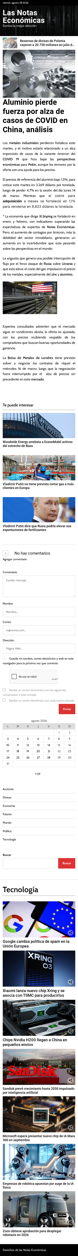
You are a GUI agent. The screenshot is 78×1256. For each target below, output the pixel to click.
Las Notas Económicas (24, 16)
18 (18, 751)
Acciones (8, 789)
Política (7, 831)
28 (48, 757)
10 (7, 745)
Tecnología (9, 839)
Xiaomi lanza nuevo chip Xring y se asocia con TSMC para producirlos (34, 993)
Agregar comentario (15, 559)
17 (8, 751)
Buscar (7, 855)
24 (7, 757)
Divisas (7, 797)
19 (27, 751)
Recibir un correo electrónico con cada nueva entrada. (42, 700)
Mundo (7, 822)
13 (38, 745)
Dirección (8, 640)
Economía (9, 806)
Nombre (8, 603)
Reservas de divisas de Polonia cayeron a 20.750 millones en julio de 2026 (47, 44)
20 (38, 751)
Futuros (7, 814)
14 (49, 745)
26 (27, 757)
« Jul (37, 773)
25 (17, 757)
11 (18, 745)
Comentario (10, 572)
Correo (7, 622)
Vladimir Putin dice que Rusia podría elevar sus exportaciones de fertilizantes (37, 528)
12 (28, 745)
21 (49, 751)
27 (38, 757)
